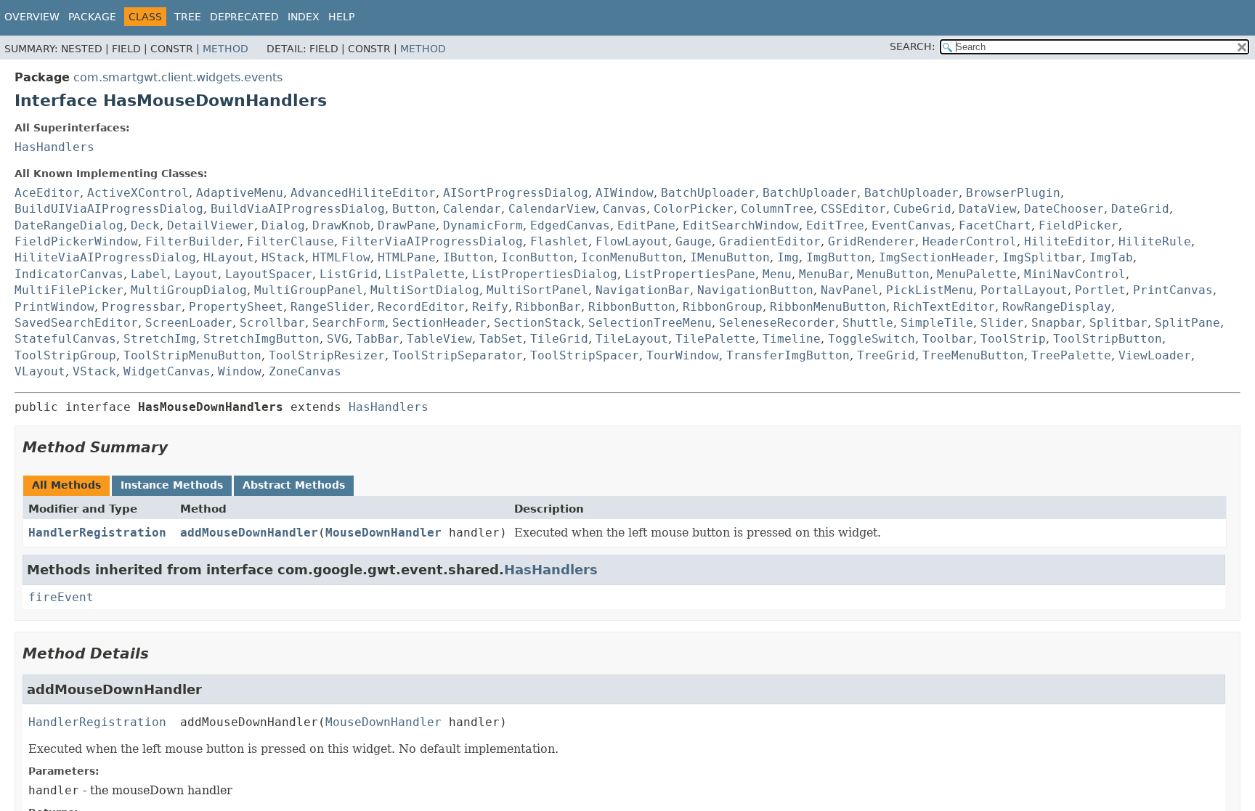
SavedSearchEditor (76, 323)
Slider (1002, 323)
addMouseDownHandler (249, 532)
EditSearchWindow (741, 225)
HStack (283, 257)
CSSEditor (853, 209)
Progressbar (142, 307)
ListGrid (349, 274)
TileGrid (559, 339)
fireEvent (61, 597)
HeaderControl (969, 241)
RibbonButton (631, 307)
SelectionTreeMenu (650, 323)
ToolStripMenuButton (192, 355)
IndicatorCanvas (69, 274)
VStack (94, 371)
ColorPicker (694, 209)
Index (304, 17)
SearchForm (348, 323)
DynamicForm (483, 225)
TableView (439, 339)
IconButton (537, 257)
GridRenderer (871, 241)
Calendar (472, 209)
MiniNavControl (1075, 274)
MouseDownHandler (383, 532)
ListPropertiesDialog (544, 274)
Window (239, 371)
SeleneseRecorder (777, 323)
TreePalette (1071, 355)
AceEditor (47, 193)
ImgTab (1111, 257)
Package (92, 17)
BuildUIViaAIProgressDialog (109, 209)
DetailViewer (210, 225)
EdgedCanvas (570, 225)
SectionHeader (439, 323)
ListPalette (425, 274)
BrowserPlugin (1013, 193)
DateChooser (1064, 209)
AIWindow (625, 193)
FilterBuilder (192, 241)
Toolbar (947, 339)
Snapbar (1056, 323)
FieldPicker (1078, 225)
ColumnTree (777, 209)
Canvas (624, 209)
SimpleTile (937, 323)
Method (225, 48)
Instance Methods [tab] (172, 485)
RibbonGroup (723, 307)
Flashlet (559, 241)
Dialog (283, 225)
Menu (777, 274)
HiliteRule (1154, 241)
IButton (468, 257)
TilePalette (715, 339)
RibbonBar (548, 307)
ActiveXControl (138, 193)
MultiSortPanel (537, 290)
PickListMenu (929, 290)
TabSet (501, 339)
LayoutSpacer (268, 274)
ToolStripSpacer (584, 355)
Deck (145, 225)
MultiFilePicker (69, 290)
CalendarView (552, 209)
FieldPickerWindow (76, 241)
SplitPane (1187, 323)
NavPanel (850, 290)
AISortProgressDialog (515, 193)
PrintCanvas (1173, 290)
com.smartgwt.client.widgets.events (178, 77)
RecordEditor (421, 307)
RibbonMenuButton (828, 307)
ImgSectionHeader (937, 257)
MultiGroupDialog (189, 290)
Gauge (693, 241)
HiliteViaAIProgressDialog (105, 257)
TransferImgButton (788, 355)
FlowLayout (632, 241)
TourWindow (682, 355)
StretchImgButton (261, 339)
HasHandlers (54, 147)
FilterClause (290, 241)
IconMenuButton (632, 257)
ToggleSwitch (871, 339)
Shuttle (867, 323)
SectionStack (537, 323)
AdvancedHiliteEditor (363, 193)
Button (414, 209)
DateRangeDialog (69, 225)
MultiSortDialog (424, 290)
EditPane (646, 225)
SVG (338, 339)
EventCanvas (911, 225)
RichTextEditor (944, 307)
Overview (32, 17)
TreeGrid (886, 355)
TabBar (377, 339)
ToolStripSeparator (457, 355)
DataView (988, 209)
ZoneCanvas (305, 371)
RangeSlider (330, 307)
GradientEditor (770, 241)
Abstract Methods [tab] (294, 485)
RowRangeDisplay (1056, 307)
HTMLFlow (341, 257)
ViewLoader (1154, 355)
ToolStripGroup (65, 355)
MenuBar (824, 274)
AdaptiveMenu (239, 193)
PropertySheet (236, 307)
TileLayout (632, 339)
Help (341, 17)
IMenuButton (730, 257)
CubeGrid (922, 209)
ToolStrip (1013, 339)
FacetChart (995, 225)
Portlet (1100, 290)
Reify (490, 307)
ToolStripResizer (327, 355)
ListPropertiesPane (690, 274)
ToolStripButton (1107, 339)
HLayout (228, 257)
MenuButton (893, 274)
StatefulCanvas (65, 339)
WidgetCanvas (167, 371)
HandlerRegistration (97, 532)
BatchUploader (708, 193)
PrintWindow (54, 307)
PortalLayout (1024, 290)
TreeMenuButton (973, 355)
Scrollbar (272, 323)
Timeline (792, 339)
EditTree (835, 225)
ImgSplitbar (1042, 257)
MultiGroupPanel (308, 290)
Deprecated (244, 17)
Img (788, 257)
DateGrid (1140, 209)
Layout (196, 274)
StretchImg (159, 339)
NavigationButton (755, 290)
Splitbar (1118, 323)
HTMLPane (407, 257)
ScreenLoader (188, 323)
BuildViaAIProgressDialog (298, 209)
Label (149, 274)
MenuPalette (977, 274)
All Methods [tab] (66, 485)
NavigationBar (643, 290)
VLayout (40, 371)
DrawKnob (341, 225)
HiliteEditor (1067, 241)
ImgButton (839, 257)
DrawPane (407, 225)
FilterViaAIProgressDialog (432, 241)
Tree (187, 17)
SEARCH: (912, 46)
